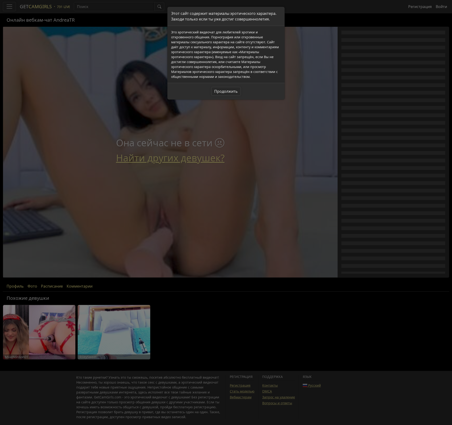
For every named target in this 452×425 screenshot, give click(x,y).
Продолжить (226, 91)
